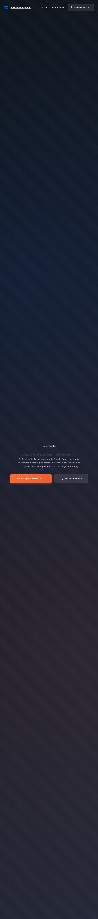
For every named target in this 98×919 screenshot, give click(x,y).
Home (44, 446)
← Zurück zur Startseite (53, 7)
